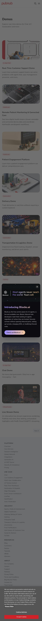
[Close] (37, 286)
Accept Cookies (21, 617)
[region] (21, 603)
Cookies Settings (21, 612)
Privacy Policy (9, 606)
